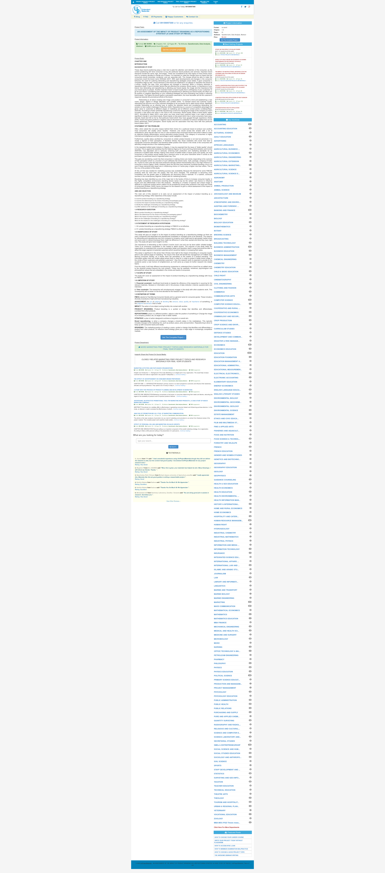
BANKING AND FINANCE (224, 210)
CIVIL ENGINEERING (223, 283)
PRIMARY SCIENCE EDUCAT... (227, 679)
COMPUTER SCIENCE (223, 300)
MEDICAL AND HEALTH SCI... (226, 630)
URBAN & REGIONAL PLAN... (226, 806)
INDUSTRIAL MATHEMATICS (226, 536)
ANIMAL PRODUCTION (224, 185)
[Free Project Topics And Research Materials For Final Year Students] (133, 2)
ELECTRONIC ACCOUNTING (226, 377)
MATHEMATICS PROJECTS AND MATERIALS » (231, 113)
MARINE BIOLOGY (222, 594)
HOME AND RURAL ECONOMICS (228, 508)
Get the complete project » (173, 49)
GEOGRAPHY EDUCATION (225, 467)
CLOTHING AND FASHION (225, 288)
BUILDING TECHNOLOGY (225, 243)
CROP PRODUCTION (223, 320)
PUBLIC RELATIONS (223, 708)
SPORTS (217, 765)
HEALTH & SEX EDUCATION (226, 483)
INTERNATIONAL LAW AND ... (227, 565)
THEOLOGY (219, 798)
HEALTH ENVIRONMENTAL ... (226, 496)
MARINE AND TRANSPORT (225, 590)
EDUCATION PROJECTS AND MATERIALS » (230, 67)
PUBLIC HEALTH (221, 704)
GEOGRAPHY (220, 463)
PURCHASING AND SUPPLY (226, 712)
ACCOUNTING (220, 124)
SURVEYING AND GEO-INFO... (227, 777)
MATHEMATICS (220, 614)
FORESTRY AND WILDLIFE (225, 443)
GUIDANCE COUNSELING (225, 479)
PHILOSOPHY (220, 663)
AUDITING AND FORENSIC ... (226, 206)
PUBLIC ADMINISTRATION (225, 700)
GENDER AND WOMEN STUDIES (228, 455)
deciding (166, 301)
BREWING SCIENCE (222, 234)
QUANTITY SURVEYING (224, 720)
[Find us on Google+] (249, 6)
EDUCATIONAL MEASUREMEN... (228, 369)
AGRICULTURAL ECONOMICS (227, 153)
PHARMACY (219, 659)
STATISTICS (219, 773)
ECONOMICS (219, 345)
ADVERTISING (220, 141)
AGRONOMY (219, 177)
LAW (216, 577)
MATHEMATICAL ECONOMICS (227, 610)
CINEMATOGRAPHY (222, 279)
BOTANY (217, 230)
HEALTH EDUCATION (223, 492)
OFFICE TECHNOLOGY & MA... (227, 651)
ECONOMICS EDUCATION (225, 349)
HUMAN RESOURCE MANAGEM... (228, 520)
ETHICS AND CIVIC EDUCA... (226, 418)
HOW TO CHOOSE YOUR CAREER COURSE (229, 837)
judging (157, 301)
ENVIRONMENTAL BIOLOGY (226, 398)
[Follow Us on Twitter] (245, 6)
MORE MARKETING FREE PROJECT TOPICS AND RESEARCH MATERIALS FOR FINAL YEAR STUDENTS (174, 348)
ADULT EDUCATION (222, 137)
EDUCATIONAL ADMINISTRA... (227, 365)
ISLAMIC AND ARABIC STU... (226, 569)
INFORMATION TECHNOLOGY (227, 549)
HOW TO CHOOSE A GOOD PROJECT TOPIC (230, 852)
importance (196, 301)
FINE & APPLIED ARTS (224, 426)
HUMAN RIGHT (220, 524)
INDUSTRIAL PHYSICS (223, 541)
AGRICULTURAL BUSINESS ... (227, 149)
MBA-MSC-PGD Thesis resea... (227, 822)
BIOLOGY (218, 218)
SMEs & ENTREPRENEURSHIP (227, 745)
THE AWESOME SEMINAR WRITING (226, 855)
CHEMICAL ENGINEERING (225, 259)
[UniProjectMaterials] (152, 10)
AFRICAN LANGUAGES (224, 145)
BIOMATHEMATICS (222, 226)
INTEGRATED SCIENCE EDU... (227, 557)
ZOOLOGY (218, 818)
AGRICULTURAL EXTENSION (226, 161)
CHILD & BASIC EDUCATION (226, 271)
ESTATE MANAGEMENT (224, 414)
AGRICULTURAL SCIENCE (225, 169)
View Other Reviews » (173, 501)
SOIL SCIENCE (220, 761)
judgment (140, 303)
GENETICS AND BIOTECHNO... (227, 459)
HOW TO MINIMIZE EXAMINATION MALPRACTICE (231, 849)
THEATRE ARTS (221, 794)
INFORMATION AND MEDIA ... (226, 545)
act (151, 301)
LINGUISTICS (219, 586)
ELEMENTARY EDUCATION (225, 381)
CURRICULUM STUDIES (224, 328)
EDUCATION (219, 353)
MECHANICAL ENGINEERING (226, 626)
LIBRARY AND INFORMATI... (226, 581)
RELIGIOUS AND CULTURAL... (227, 728)
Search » (174, 447)
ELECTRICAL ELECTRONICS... (227, 373)
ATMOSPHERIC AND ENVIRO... (227, 202)
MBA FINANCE (220, 622)
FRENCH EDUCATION (223, 451)
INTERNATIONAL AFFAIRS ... (226, 561)
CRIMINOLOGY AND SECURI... (227, 316)
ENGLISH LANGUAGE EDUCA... (227, 390)
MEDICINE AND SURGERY (225, 634)
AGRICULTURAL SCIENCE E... (227, 173)
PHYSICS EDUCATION (223, 671)
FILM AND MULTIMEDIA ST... (226, 422)
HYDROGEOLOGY (221, 528)
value (181, 301)
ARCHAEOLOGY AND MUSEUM (227, 194)
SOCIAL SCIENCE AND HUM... (227, 749)
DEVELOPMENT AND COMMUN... (228, 336)
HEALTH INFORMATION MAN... (227, 500)
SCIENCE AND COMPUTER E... (227, 732)
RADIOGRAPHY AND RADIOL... (227, 724)
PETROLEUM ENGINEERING (226, 655)
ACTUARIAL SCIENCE (223, 132)
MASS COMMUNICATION (224, 606)
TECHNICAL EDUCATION (224, 790)
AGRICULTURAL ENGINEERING (227, 157)
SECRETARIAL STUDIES (224, 741)
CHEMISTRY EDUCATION (225, 267)
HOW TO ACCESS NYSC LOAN (225, 846)
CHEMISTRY (219, 263)
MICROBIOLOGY (221, 639)
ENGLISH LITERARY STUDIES (227, 394)
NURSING (218, 647)
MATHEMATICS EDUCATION (226, 618)
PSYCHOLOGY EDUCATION (225, 696)
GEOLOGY (218, 471)
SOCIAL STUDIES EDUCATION (227, 753)
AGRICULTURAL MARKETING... (227, 165)
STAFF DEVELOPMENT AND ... (227, 769)
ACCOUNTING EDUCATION (225, 128)
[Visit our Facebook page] (241, 6)
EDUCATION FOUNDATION (225, 357)
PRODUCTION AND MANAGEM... (228, 684)
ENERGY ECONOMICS (223, 385)
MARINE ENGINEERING (224, 598)
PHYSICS (218, 667)
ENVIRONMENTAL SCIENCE (226, 410)
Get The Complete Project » (173, 337)
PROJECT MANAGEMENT (225, 688)
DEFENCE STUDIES (222, 332)
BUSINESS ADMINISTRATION (226, 247)
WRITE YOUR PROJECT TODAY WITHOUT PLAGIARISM (228, 841)
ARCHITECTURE (221, 198)
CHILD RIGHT (220, 275)
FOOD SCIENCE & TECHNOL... (227, 439)
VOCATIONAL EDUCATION (225, 814)
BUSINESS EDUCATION (224, 251)
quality (186, 301)
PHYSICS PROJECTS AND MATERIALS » (230, 54)
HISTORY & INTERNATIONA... (226, 504)
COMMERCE (219, 292)
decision (149, 303)
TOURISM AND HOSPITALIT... (226, 802)
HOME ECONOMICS (222, 512)
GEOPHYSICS (220, 475)
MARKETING (219, 602)
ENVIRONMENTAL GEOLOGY (226, 406)
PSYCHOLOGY (220, 692)
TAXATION (218, 782)
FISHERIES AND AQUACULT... (226, 430)
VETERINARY (219, 810)
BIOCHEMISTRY (221, 214)
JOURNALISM (220, 573)
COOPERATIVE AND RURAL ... (227, 308)
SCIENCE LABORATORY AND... (227, 737)
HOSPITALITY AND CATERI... (226, 516)
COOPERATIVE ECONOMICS (226, 312)
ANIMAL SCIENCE (221, 190)
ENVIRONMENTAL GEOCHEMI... (227, 402)
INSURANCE (219, 553)
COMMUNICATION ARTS (224, 296)
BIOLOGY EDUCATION (223, 222)
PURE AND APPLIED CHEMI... (227, 716)
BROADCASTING (221, 239)
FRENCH (217, 447)
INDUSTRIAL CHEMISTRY (225, 532)
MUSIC (217, 643)
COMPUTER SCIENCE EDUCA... (227, 304)
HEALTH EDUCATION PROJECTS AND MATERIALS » (233, 92)
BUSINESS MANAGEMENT (225, 255)
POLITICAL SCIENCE (223, 675)
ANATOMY (218, 181)
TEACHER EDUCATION (224, 786)
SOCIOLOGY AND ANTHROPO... (227, 757)
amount (175, 301)
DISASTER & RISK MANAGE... (227, 341)
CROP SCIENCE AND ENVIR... (227, 324)
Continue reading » (181, 374)
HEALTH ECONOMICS (223, 488)
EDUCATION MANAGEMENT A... (227, 361)
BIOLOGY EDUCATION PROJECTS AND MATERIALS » (233, 80)
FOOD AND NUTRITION (224, 434)
